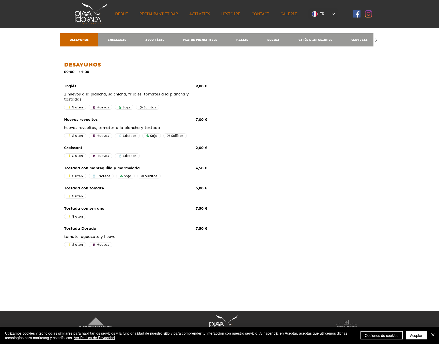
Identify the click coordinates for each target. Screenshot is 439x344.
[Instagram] (368, 14)
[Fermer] (433, 335)
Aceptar (416, 335)
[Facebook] (356, 14)
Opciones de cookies (381, 335)
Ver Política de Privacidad (94, 337)
